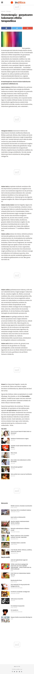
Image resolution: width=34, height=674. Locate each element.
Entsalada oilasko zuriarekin (18, 543)
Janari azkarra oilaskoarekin (18, 517)
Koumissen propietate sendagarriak (20, 591)
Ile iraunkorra (14, 610)
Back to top (17, 666)
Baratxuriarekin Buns (16, 580)
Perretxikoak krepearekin (17, 606)
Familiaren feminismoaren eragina (19, 438)
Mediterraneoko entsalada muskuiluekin (21, 506)
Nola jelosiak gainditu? (17, 467)
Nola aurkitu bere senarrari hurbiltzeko (21, 474)
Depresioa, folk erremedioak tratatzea (21, 510)
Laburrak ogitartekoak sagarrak (19, 560)
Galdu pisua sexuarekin (17, 599)
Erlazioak (3, 11)
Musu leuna (14, 453)
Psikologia (8, 11)
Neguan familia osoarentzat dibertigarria (21, 617)
